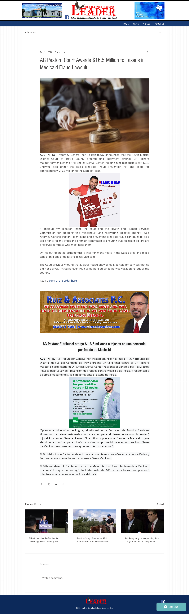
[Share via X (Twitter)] (48, 484)
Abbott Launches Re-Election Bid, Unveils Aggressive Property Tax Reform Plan (44, 540)
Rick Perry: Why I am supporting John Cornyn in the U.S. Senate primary (142, 540)
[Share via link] (63, 484)
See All (160, 504)
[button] (160, 32)
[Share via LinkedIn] (55, 484)
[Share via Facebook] (41, 484)
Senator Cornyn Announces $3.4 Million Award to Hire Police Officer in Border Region (93, 540)
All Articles (30, 32)
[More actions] (147, 52)
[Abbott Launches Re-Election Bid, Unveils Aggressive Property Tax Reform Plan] (46, 521)
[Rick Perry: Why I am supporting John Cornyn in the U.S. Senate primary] (142, 521)
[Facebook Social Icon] (67, 17)
